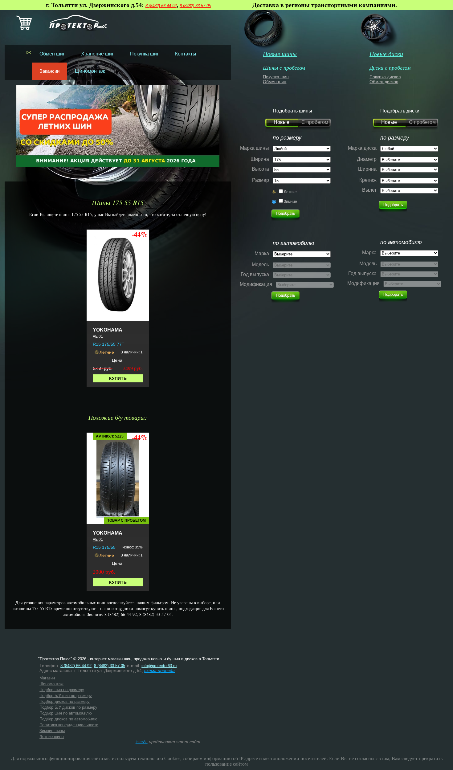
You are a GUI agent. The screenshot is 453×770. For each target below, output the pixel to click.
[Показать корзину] (24, 29)
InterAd (142, 742)
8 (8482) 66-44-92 (161, 5)
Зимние (290, 201)
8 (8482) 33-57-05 (195, 5)
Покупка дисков (385, 76)
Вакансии (49, 71)
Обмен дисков (383, 81)
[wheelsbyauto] (285, 214)
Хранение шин (98, 53)
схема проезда (159, 670)
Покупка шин (145, 53)
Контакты (185, 53)
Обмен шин (52, 53)
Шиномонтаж (90, 71)
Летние (290, 192)
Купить (118, 378)
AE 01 (98, 336)
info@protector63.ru (159, 665)
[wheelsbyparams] (393, 205)
